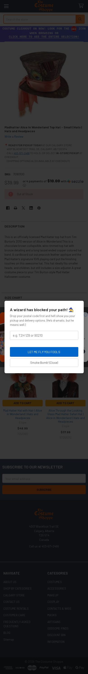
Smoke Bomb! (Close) (44, 362)
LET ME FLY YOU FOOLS (44, 352)
